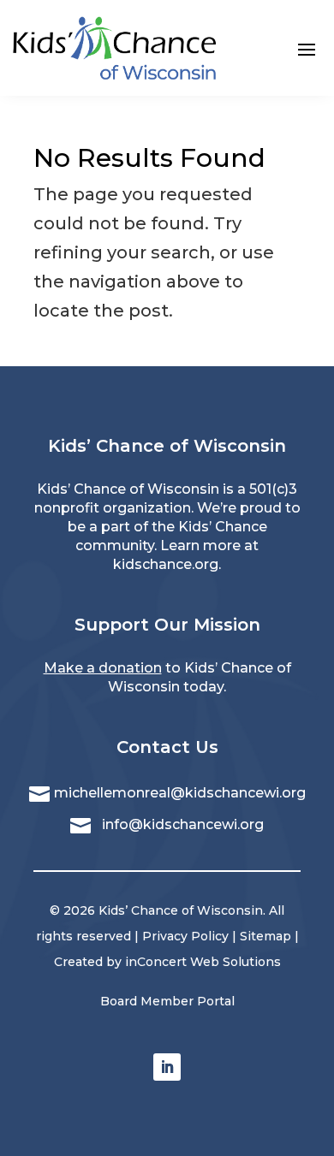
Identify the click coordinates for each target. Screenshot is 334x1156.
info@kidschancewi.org (183, 824)
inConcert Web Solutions (203, 961)
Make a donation (103, 668)
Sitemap (265, 936)
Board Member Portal (167, 1001)
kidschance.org (165, 564)
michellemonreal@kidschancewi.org (180, 793)
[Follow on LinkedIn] (167, 1067)
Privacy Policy (185, 936)
